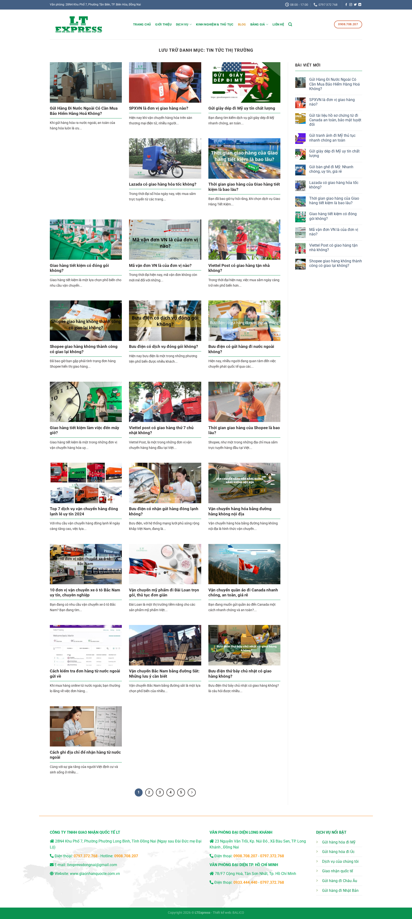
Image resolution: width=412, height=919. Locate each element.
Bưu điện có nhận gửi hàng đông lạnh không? (163, 511)
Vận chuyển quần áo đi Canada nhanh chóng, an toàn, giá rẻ (243, 593)
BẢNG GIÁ (257, 24)
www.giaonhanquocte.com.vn (95, 873)
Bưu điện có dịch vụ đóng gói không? (163, 346)
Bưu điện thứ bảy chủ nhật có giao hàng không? (240, 674)
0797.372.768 (272, 856)
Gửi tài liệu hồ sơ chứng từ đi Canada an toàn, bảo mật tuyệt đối (335, 120)
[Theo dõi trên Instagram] (350, 4)
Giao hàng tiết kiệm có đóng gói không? (79, 268)
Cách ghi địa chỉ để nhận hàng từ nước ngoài (85, 755)
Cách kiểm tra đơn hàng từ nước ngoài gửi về (85, 674)
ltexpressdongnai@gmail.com (92, 865)
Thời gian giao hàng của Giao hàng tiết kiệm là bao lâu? (244, 187)
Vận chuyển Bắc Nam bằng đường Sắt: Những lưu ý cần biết (164, 674)
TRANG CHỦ (142, 24)
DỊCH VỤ (182, 24)
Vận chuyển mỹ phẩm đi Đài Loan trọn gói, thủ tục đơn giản (164, 593)
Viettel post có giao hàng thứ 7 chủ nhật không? (161, 430)
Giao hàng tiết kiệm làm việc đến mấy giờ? (84, 430)
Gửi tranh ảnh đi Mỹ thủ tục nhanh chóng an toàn (332, 137)
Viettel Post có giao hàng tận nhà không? (239, 268)
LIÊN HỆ (278, 24)
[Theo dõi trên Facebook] (346, 4)
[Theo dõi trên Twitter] (355, 4)
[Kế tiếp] (192, 792)
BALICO (238, 913)
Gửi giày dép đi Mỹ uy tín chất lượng (241, 108)
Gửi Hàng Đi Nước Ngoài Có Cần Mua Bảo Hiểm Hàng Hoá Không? (84, 111)
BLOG (242, 24)
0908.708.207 (126, 856)
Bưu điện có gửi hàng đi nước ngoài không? (241, 349)
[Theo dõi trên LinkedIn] (359, 4)
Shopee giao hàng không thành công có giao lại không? (84, 349)
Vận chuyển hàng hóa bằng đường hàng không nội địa (240, 511)
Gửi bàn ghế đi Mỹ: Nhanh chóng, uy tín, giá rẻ (331, 169)
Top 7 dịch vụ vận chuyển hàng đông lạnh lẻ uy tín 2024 (84, 511)
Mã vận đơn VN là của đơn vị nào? (160, 265)
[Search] (290, 24)
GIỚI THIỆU (163, 24)
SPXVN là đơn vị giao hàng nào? (158, 108)
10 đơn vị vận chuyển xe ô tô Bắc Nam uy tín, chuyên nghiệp (85, 593)
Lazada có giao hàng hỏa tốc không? (162, 184)
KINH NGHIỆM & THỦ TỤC (214, 24)
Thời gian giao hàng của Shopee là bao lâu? (244, 430)
